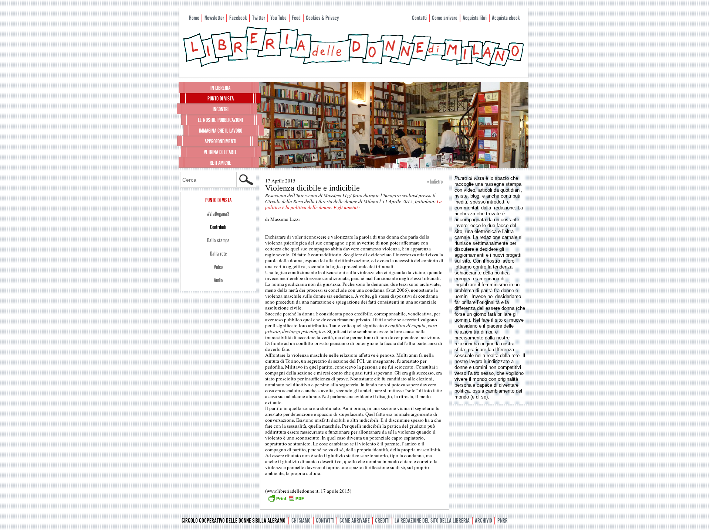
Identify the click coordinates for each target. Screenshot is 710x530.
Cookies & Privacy (322, 18)
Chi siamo (301, 520)
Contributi (218, 227)
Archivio (483, 520)
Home (194, 18)
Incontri (221, 109)
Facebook (238, 18)
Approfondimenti (220, 141)
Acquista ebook (506, 18)
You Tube (278, 18)
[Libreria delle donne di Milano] (353, 65)
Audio (218, 280)
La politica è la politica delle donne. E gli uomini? (353, 204)
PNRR (502, 520)
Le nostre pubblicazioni (220, 120)
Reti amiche (220, 163)
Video (218, 267)
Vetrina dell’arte (220, 152)
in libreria (220, 88)
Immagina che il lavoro (220, 131)
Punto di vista (220, 99)
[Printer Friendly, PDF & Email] (286, 500)
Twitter (258, 18)
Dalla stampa (218, 240)
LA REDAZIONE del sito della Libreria (432, 520)
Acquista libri (475, 18)
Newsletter (214, 18)
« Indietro (435, 182)
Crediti (382, 520)
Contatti (419, 18)
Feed (296, 18)
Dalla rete (218, 254)
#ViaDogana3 (218, 214)
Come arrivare (444, 18)
